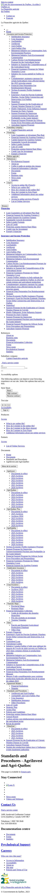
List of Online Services (20, 201)
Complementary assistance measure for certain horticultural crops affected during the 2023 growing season (27, 80)
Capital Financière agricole (22, 130)
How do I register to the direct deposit (21, 428)
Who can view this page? (11, 856)
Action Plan (11, 710)
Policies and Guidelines (15, 712)
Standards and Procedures (17, 691)
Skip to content (7, 2)
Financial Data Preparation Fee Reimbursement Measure (23, 86)
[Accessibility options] (2, 370)
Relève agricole (13, 156)
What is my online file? (20, 187)
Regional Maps (17, 608)
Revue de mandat (13, 724)
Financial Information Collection (24, 168)
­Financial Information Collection (19, 611)
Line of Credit (17, 147)
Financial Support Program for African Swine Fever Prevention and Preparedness (28, 121)
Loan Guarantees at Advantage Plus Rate (27, 135)
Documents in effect (19, 474)
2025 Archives (17, 476)
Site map (9, 867)
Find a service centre (10, 363)
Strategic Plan (11, 707)
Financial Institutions (19, 686)
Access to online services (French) (25, 199)
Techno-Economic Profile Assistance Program (24, 296)
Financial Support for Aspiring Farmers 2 (27, 137)
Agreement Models (14, 684)
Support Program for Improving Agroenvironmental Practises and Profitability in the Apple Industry (24, 115)
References (11, 159)
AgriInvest (15, 44)
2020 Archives (17, 487)
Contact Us (8, 804)
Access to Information (15, 860)
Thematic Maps (13, 604)
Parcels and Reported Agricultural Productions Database (25, 626)
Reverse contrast (13, 396)
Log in (9, 183)
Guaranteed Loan (13, 641)
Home (8, 31)
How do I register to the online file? (25, 190)
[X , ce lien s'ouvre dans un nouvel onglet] (10, 785)
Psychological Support (20, 161)
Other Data (15, 630)
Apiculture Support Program (22, 125)
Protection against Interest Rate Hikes (26, 149)
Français (9, 18)
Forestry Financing (18, 154)
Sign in (5, 410)
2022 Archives (17, 483)
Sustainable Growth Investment (24, 142)
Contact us (10, 16)
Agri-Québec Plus (18, 48)
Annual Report (12, 717)
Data (9, 623)
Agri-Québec (16, 46)
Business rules (17, 175)
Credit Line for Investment (22, 151)
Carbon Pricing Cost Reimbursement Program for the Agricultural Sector (26, 61)
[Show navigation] (2, 25)
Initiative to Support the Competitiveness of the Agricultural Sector (28, 65)
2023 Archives (17, 480)
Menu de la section (9, 466)
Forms (13, 173)
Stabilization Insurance (20, 37)
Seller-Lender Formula (20, 144)
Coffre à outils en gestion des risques (26, 166)
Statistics (14, 180)
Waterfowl (15, 102)
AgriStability (16, 41)
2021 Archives (17, 485)
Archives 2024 (17, 516)
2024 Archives (17, 478)
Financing (10, 133)
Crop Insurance (17, 39)
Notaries (14, 688)
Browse (5, 206)
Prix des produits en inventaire (23, 618)
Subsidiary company (14, 128)
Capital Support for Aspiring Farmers (26, 140)
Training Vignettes (18, 620)
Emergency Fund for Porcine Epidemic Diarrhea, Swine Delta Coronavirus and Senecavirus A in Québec (27, 97)
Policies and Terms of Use (16, 870)
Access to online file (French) (23, 185)
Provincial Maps (17, 606)
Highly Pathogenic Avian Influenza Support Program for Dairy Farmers (29, 110)
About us (15, 164)
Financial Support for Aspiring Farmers (22, 565)
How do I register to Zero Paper (24, 192)
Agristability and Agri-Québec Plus (25, 696)
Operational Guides (14, 644)
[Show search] (2, 365)
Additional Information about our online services (25, 433)
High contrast (12, 393)
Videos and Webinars (14, 799)
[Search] (26, 368)
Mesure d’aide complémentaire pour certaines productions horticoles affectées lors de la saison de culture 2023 (25, 678)
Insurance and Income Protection (19, 34)
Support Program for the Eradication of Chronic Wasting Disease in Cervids (27, 105)
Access (4, 419)
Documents (15, 171)
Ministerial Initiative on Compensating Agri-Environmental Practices (29, 51)
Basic (9, 390)
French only (26, 772)
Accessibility (6, 407)
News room (16, 178)
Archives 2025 (17, 589)
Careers (6, 850)
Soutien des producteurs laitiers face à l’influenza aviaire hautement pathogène (26, 748)
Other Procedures (18, 703)
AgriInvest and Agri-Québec (22, 693)
